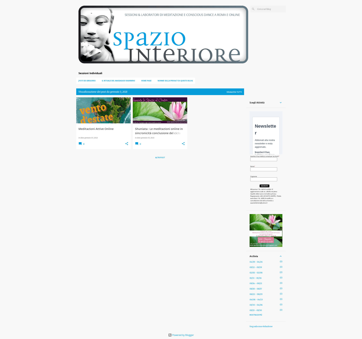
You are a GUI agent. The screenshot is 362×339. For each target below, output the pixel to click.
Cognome (253, 176)
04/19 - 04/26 (256, 262)
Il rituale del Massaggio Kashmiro (118, 81)
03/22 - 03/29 (256, 267)
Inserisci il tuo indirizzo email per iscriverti (265, 156)
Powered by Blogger (183, 335)
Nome (252, 166)
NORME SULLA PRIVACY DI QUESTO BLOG (175, 81)
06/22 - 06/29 (256, 294)
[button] (126, 144)
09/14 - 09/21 (256, 283)
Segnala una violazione (261, 326)
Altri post (160, 157)
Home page (146, 81)
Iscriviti (264, 186)
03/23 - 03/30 (256, 310)
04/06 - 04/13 (256, 299)
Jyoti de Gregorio (87, 81)
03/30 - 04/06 (256, 305)
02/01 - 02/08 (256, 272)
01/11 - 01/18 (255, 278)
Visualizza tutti (234, 92)
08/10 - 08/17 (256, 288)
